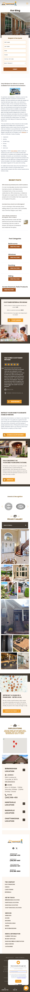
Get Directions (10, 782)
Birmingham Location (11, 769)
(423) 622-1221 (15, 866)
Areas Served (9, 944)
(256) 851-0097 (15, 860)
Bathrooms (12, 244)
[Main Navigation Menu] (27, 3)
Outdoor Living (10, 923)
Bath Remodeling (10, 928)
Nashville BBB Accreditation (14, 941)
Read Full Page (15, 246)
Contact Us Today (11, 711)
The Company (10, 882)
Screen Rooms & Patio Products (15, 287)
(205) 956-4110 (11, 797)
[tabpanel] (15, 599)
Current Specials (10, 936)
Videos (7, 887)
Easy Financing (10, 884)
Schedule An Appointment (15, 435)
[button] (14, 746)
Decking (11, 265)
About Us (10, 480)
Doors (7, 918)
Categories (9, 946)
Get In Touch (10, 898)
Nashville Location (10, 811)
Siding (10, 276)
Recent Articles (10, 939)
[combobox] (15, 63)
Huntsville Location (10, 803)
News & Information (12, 934)
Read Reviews (15, 401)
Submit (15, 69)
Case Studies (9, 889)
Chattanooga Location (12, 819)
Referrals (8, 892)
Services (8, 913)
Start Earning (16, 320)
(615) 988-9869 (15, 871)
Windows (12, 254)
